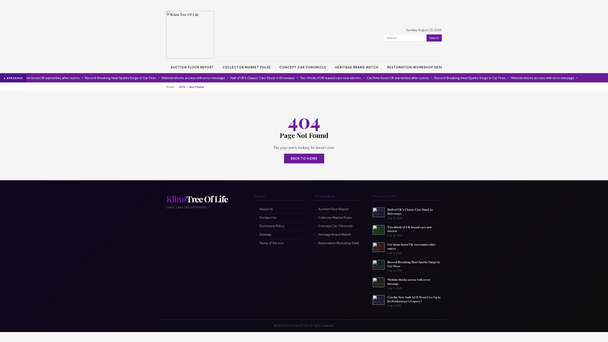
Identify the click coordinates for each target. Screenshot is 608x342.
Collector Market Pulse (247, 67)
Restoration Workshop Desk (415, 67)
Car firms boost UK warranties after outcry (42, 78)
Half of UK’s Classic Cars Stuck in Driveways (256, 78)
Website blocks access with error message (186, 78)
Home (170, 87)
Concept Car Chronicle (302, 67)
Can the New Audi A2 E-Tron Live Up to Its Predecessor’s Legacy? (414, 299)
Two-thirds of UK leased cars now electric (324, 78)
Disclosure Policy (271, 226)
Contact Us (267, 218)
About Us (266, 209)
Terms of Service (271, 243)
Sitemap (265, 235)
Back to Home (304, 159)
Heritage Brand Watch (357, 67)
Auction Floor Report (192, 67)
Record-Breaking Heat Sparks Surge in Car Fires (114, 78)
